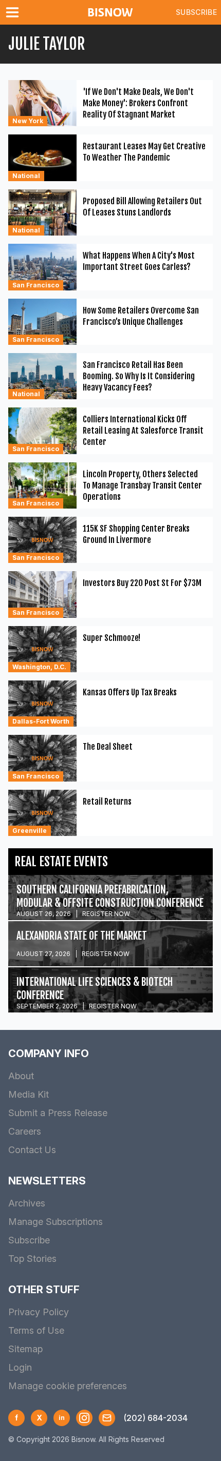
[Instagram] (84, 1418)
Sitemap (25, 1348)
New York (27, 121)
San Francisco (35, 285)
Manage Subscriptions (55, 1221)
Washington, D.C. (39, 667)
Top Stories (32, 1258)
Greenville (29, 830)
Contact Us (32, 1149)
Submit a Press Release (57, 1112)
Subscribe (196, 12)
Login (20, 1367)
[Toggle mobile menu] (14, 12)
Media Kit (28, 1094)
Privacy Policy (38, 1312)
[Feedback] (107, 1418)
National (26, 176)
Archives (26, 1203)
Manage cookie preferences (67, 1385)
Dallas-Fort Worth (40, 721)
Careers (24, 1131)
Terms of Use (36, 1330)
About (21, 1075)
